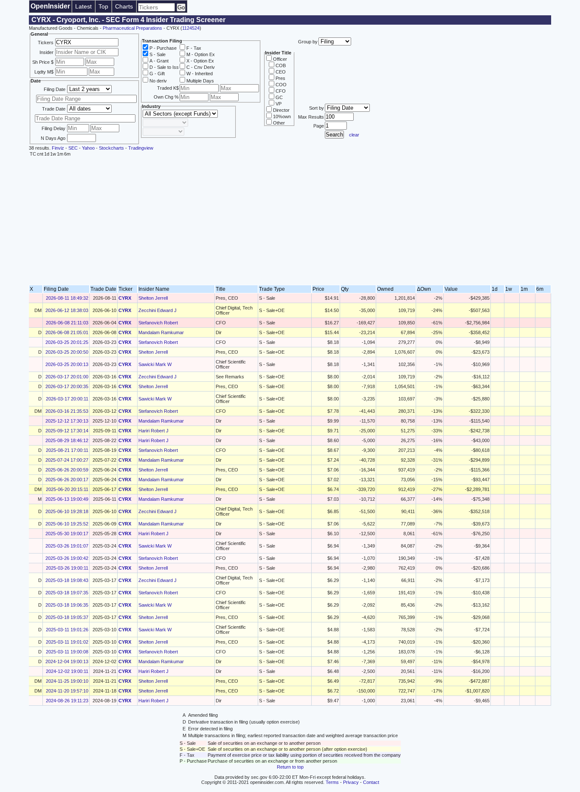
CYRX (124, 298)
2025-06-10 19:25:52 (66, 523)
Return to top (290, 766)
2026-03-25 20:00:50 (66, 352)
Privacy (351, 782)
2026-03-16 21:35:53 (66, 411)
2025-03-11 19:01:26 (67, 629)
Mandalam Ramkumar (161, 332)
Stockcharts (111, 147)
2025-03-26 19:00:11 (67, 568)
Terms (332, 782)
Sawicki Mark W (155, 364)
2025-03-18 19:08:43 (66, 580)
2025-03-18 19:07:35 (66, 592)
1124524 (191, 28)
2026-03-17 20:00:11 (67, 398)
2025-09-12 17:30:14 (66, 430)
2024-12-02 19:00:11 (67, 671)
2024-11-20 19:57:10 (67, 690)
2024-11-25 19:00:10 (67, 681)
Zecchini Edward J (157, 310)
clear (354, 134)
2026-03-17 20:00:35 (66, 386)
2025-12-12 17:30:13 (66, 420)
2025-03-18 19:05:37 (66, 617)
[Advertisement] (290, 221)
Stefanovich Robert (158, 322)
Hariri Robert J (153, 430)
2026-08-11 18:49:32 (67, 298)
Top (103, 6)
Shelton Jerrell (153, 298)
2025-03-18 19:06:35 (66, 604)
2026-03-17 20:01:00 (66, 376)
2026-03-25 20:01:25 (66, 342)
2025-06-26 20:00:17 (66, 479)
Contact (371, 782)
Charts (124, 6)
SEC (73, 147)
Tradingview (140, 147)
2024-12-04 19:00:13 (66, 661)
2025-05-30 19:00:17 (66, 533)
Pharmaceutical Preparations (132, 28)
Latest (83, 6)
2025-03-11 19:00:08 (67, 651)
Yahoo (88, 147)
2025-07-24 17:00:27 (66, 460)
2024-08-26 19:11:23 (67, 700)
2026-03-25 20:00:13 (66, 364)
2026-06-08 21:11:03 (67, 322)
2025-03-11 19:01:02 (67, 641)
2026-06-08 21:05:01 (66, 332)
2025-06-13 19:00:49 (66, 499)
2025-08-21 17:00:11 (67, 450)
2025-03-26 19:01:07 (66, 545)
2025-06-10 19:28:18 (66, 511)
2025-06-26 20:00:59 (66, 469)
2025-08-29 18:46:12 (66, 440)
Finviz (58, 147)
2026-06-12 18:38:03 (66, 310)
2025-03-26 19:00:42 (66, 558)
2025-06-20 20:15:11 (67, 489)
